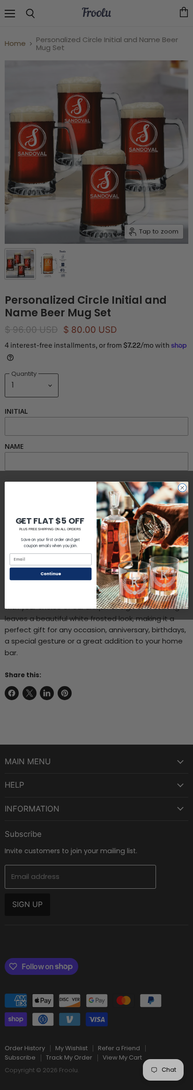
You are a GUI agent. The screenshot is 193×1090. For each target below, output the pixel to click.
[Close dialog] (182, 487)
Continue (50, 574)
